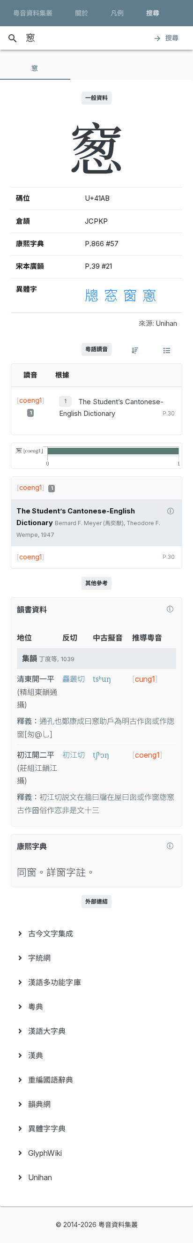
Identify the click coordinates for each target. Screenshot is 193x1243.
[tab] (35, 68)
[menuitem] (96, 933)
